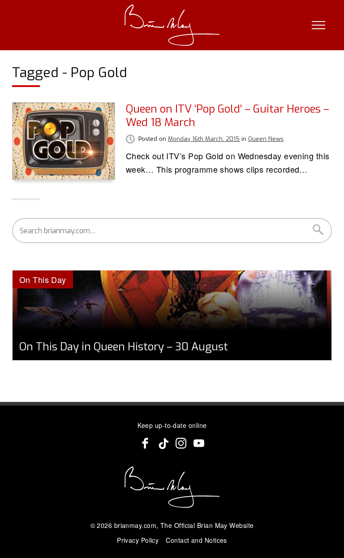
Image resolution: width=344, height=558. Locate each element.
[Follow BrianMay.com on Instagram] (181, 443)
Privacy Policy (138, 540)
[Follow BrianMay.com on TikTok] (163, 443)
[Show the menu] (318, 25)
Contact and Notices (196, 540)
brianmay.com (135, 525)
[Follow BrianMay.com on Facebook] (145, 443)
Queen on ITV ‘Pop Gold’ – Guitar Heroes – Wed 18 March (227, 116)
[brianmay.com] (172, 25)
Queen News (266, 139)
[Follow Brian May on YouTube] (199, 443)
